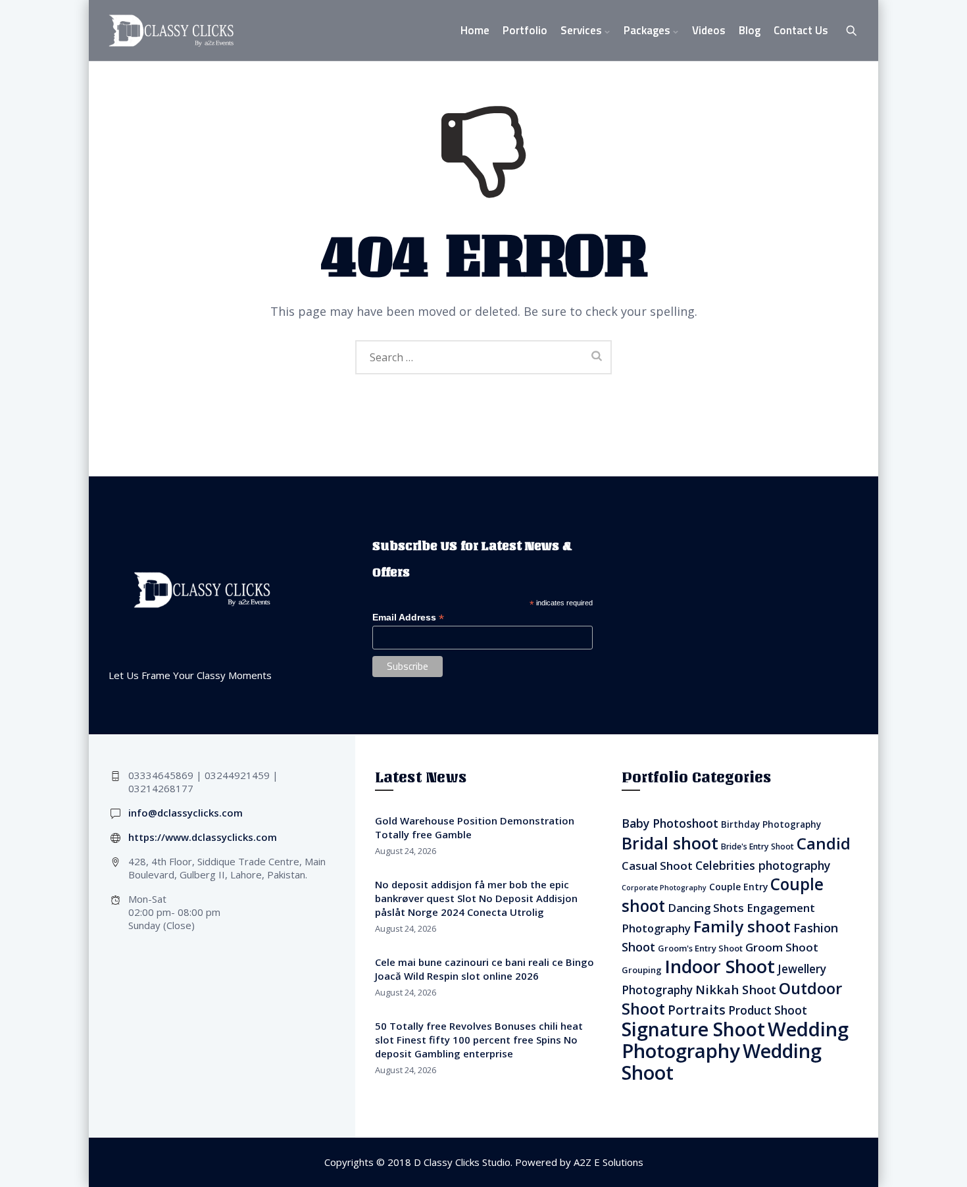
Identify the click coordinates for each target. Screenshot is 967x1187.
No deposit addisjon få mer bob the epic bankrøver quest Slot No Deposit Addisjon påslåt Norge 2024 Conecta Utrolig (476, 898)
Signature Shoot (693, 1029)
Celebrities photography (762, 865)
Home (474, 30)
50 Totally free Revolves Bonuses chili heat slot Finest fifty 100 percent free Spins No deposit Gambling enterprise (479, 1039)
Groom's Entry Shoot (700, 948)
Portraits (697, 1010)
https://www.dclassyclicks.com (202, 837)
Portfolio (525, 30)
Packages (647, 30)
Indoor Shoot (719, 966)
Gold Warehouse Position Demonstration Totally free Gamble (474, 827)
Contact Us (801, 30)
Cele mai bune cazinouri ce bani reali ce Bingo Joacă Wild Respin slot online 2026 (484, 968)
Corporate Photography (664, 887)
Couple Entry (738, 886)
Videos (709, 30)
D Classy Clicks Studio (462, 1162)
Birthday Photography (771, 824)
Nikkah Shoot (735, 989)
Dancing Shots (706, 907)
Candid (824, 843)
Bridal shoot (670, 843)
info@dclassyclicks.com (185, 812)
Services (581, 30)
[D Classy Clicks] (171, 30)
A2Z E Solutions (608, 1162)
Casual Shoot (657, 865)
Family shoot (742, 926)
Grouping (642, 970)
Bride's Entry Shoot (757, 846)
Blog (749, 30)
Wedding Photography (735, 1040)
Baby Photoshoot (670, 823)
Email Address (408, 617)
